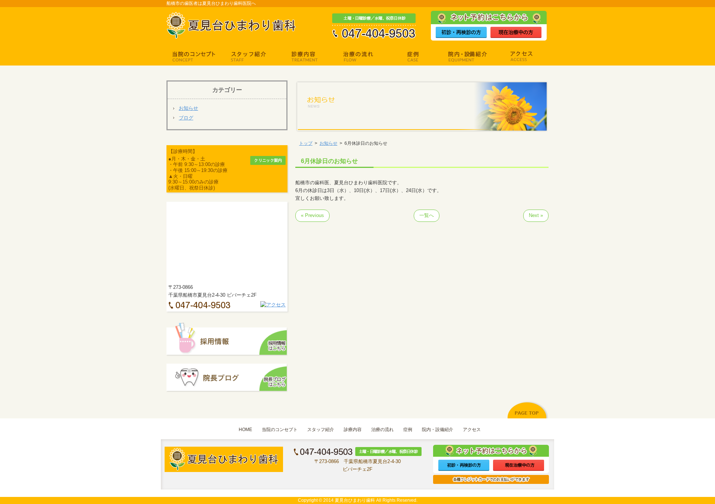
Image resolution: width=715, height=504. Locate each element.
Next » (536, 215)
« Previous (312, 215)
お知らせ (188, 108)
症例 (407, 429)
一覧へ (426, 215)
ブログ (186, 118)
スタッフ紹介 (320, 429)
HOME (245, 429)
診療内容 (353, 429)
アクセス (472, 429)
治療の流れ (382, 429)
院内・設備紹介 (437, 429)
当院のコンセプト (280, 429)
